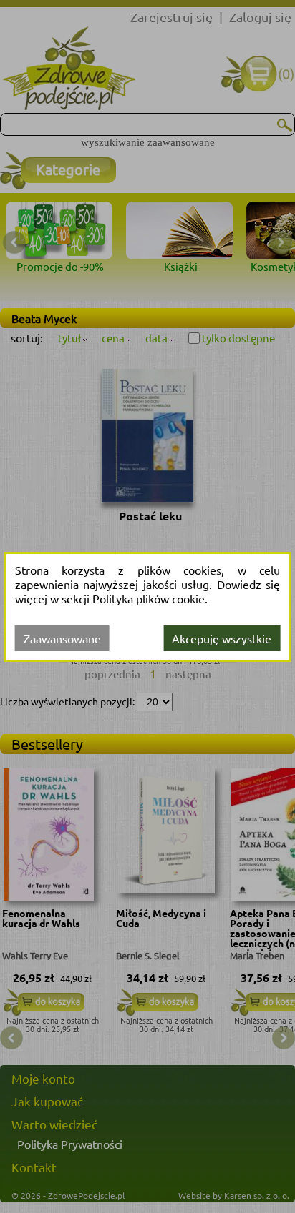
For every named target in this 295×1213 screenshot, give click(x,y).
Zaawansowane (62, 638)
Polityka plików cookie (148, 598)
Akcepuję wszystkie (221, 638)
